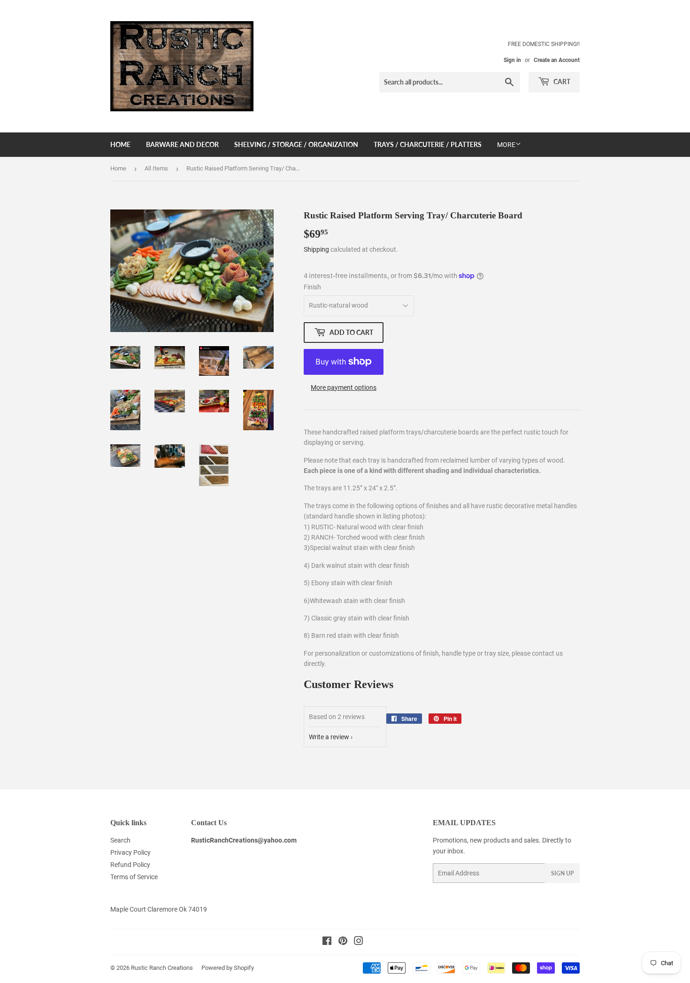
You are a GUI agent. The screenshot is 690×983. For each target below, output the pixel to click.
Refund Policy (130, 864)
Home (120, 144)
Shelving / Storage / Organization (296, 144)
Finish (312, 287)
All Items (156, 168)
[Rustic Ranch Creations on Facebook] (327, 942)
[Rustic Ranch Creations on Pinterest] (343, 942)
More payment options (343, 387)
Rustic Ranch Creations (162, 967)
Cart (561, 81)
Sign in (512, 60)
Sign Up (562, 873)
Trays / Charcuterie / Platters (428, 144)
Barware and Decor (182, 144)
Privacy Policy (130, 852)
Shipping (316, 249)
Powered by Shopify (227, 967)
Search (120, 840)
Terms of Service (134, 877)
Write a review (329, 737)
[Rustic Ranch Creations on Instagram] (358, 942)
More (506, 144)
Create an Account (557, 60)
